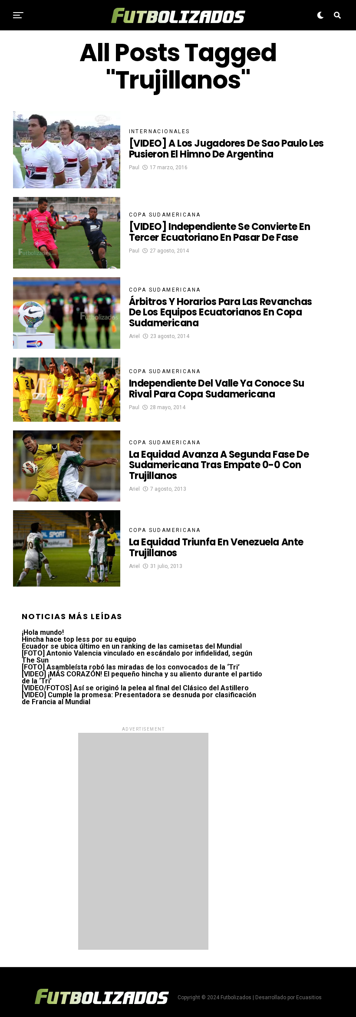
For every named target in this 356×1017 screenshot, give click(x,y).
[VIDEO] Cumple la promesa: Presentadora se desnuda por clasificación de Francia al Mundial (139, 698)
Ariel (134, 336)
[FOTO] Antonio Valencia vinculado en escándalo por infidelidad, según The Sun (137, 656)
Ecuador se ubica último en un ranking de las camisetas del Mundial (132, 646)
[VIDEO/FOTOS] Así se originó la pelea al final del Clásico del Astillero (135, 688)
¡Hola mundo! (43, 632)
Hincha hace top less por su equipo (79, 639)
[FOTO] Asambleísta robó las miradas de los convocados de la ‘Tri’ (131, 667)
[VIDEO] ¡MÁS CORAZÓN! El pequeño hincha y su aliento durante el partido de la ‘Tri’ (142, 677)
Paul (134, 167)
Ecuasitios (309, 997)
